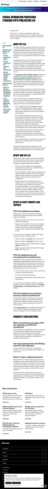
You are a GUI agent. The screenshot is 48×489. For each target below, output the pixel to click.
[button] (44, 4)
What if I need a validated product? (7, 110)
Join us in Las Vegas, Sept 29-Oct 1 (23, 10)
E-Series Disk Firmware (31, 286)
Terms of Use (5, 470)
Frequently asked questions (7, 84)
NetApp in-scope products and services (6, 51)
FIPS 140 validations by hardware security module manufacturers (7, 76)
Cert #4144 (30, 241)
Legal (3, 481)
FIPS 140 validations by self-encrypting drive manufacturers (7, 66)
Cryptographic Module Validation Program (27, 74)
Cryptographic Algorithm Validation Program (25, 78)
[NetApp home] (5, 4)
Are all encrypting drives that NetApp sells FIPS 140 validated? (6, 102)
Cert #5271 (30, 239)
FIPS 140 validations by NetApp (7, 57)
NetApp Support (22, 307)
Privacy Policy (5, 472)
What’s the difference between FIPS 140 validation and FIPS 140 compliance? (7, 92)
